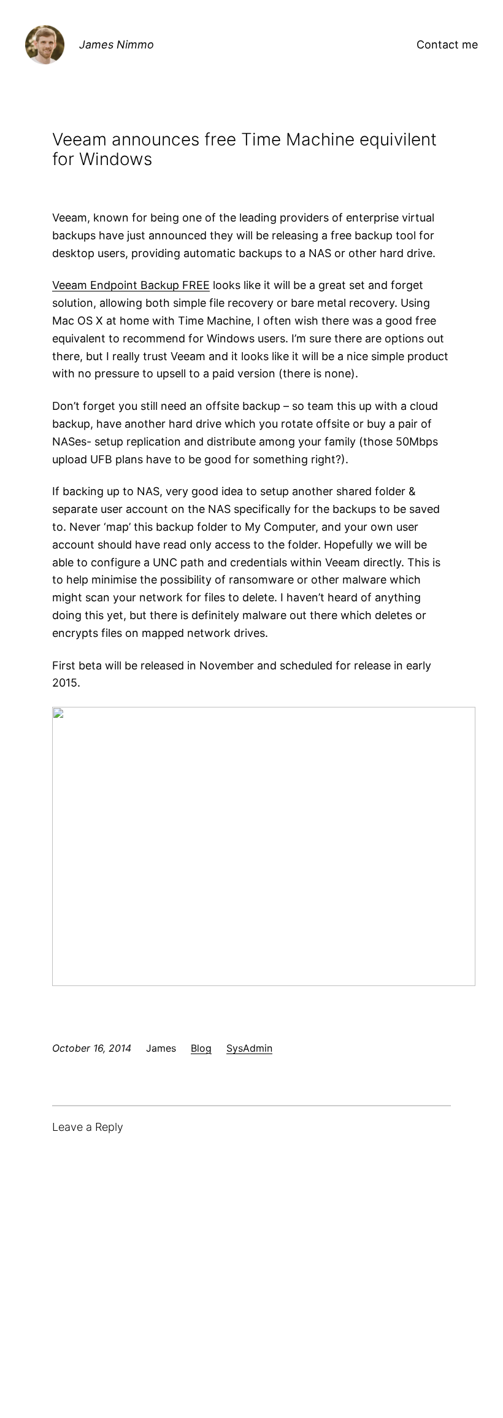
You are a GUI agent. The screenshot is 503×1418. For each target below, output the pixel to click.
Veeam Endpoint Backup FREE (131, 285)
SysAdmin (249, 1048)
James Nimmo (116, 44)
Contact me (447, 44)
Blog (201, 1048)
